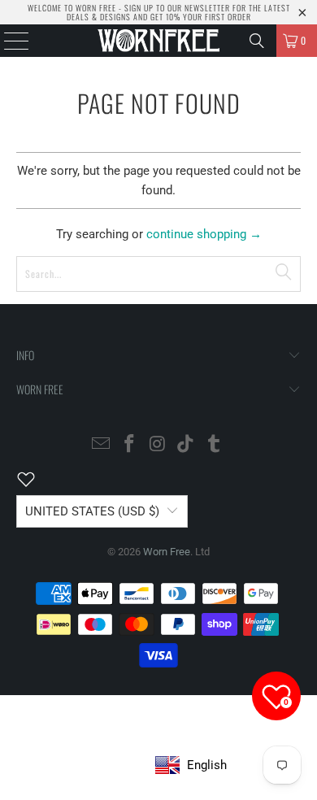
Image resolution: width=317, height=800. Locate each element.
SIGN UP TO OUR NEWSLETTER (177, 8)
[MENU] (8, 40)
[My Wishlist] (35, 479)
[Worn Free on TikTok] (186, 445)
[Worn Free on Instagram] (157, 445)
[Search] (256, 40)
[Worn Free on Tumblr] (214, 445)
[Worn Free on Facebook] (129, 445)
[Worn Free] (159, 40)
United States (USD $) (92, 511)
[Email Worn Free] (101, 445)
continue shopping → (204, 234)
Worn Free (166, 552)
